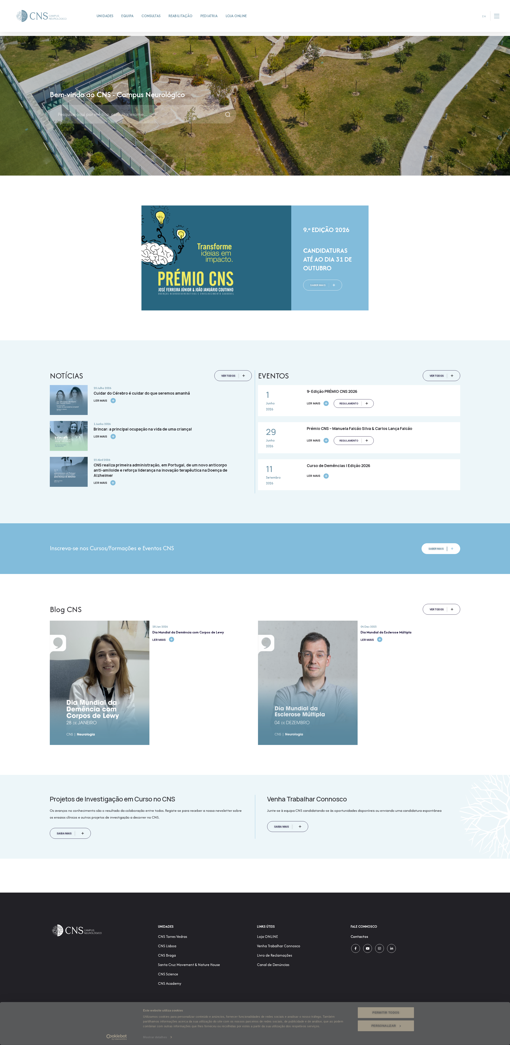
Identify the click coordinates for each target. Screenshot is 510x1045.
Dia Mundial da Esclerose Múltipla (386, 632)
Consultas (151, 16)
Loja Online (236, 16)
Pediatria (209, 16)
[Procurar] (227, 114)
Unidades (105, 16)
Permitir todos (385, 1012)
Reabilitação (180, 16)
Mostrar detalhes (155, 1037)
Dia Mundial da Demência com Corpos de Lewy (188, 632)
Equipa (127, 16)
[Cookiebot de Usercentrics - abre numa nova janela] (116, 1037)
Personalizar (383, 1025)
